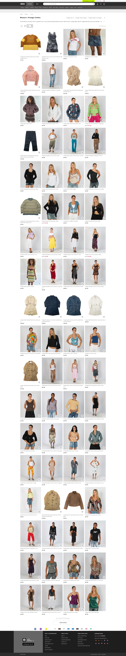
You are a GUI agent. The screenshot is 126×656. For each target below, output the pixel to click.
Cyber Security (64, 643)
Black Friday (80, 641)
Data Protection (48, 647)
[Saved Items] (100, 4)
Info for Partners (81, 643)
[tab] (22, 7)
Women (26, 14)
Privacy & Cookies (94, 654)
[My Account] (97, 4)
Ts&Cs (99, 654)
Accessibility (104, 654)
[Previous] (65, 18)
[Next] (105, 18)
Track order (47, 637)
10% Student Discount (49, 643)
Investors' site (63, 641)
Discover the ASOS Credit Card (84, 645)
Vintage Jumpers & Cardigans (95, 17)
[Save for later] (39, 53)
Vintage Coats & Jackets (81, 17)
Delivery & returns (48, 639)
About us (63, 635)
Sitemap (46, 645)
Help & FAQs (98, 1)
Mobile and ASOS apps (82, 635)
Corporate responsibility (65, 639)
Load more (63, 622)
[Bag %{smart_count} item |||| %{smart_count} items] (104, 4)
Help (46, 635)
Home (21, 14)
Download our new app (88, 1)
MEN (37, 4)
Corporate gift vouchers (82, 639)
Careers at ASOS (64, 637)
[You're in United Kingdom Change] (104, 1)
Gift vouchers (80, 637)
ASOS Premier (47, 641)
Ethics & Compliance (49, 649)
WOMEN (30, 4)
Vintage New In (70, 17)
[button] (95, 640)
